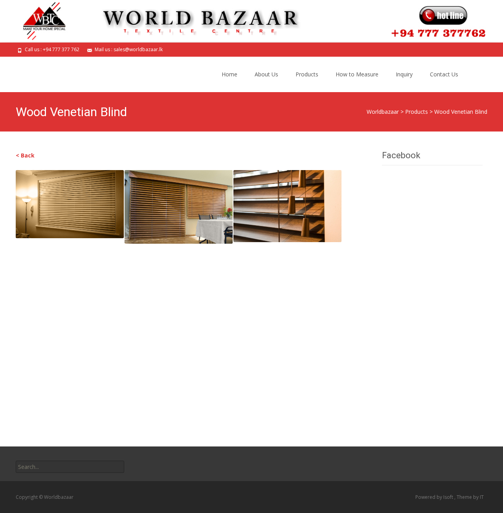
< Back (25, 155)
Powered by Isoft (434, 497)
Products (307, 74)
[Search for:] (70, 466)
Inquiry (404, 74)
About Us (266, 74)
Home (229, 74)
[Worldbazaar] (64, 72)
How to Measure (357, 74)
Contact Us (444, 74)
